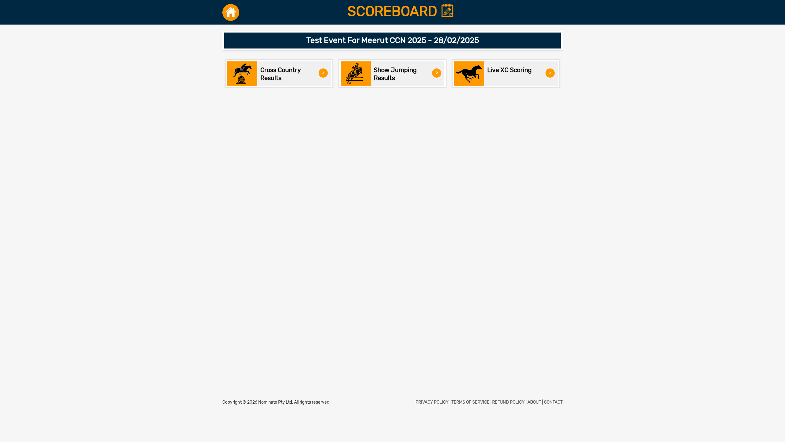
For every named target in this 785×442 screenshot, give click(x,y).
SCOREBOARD (394, 11)
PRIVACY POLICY (432, 402)
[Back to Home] (230, 12)
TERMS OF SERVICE (470, 402)
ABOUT (534, 402)
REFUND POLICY (508, 402)
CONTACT (553, 402)
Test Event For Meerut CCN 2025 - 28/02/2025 (392, 40)
